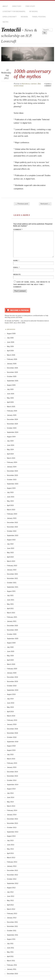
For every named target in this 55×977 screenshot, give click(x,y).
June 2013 (10, 845)
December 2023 (12, 471)
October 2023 (11, 479)
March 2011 (11, 960)
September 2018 (12, 741)
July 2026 (10, 338)
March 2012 (11, 909)
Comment (18, 229)
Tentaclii (11, 30)
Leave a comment (47, 85)
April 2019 (10, 711)
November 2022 (12, 527)
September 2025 (12, 381)
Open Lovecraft (10, 17)
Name (16, 260)
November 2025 (12, 372)
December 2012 (12, 870)
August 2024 (11, 436)
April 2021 (10, 608)
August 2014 (11, 789)
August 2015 (11, 750)
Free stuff (30, 6)
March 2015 (11, 759)
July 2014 (10, 793)
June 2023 (10, 497)
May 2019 (10, 707)
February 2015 (12, 763)
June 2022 (10, 548)
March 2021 (11, 613)
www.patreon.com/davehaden (33, 315)
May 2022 (10, 552)
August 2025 (11, 385)
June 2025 (10, 394)
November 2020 (12, 630)
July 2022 (10, 544)
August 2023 (11, 488)
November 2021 (12, 578)
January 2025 (11, 415)
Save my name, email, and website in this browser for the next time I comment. (31, 284)
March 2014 (11, 806)
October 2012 (11, 879)
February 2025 (12, 411)
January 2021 (11, 621)
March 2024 (11, 458)
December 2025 (12, 368)
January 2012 (11, 918)
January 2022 (11, 570)
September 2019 (12, 690)
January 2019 (11, 724)
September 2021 (12, 587)
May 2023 (10, 501)
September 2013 (12, 832)
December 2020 (12, 625)
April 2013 (10, 853)
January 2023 (11, 518)
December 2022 (12, 522)
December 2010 (12, 973)
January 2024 (11, 467)
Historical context (29, 84)
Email (16, 267)
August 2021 (11, 591)
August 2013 (11, 836)
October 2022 (11, 531)
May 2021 (10, 604)
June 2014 (10, 797)
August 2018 (11, 746)
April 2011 (10, 956)
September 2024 (12, 432)
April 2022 (10, 557)
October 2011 (11, 930)
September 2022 (12, 535)
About (5, 6)
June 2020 (10, 651)
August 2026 (11, 333)
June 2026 (10, 342)
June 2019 (10, 703)
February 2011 (12, 965)
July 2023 (10, 492)
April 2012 (10, 905)
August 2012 (11, 887)
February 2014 (12, 810)
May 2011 (10, 952)
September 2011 (12, 935)
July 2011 (10, 943)
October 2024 (11, 428)
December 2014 (12, 772)
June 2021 (10, 600)
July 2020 (10, 647)
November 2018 (12, 733)
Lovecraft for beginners (14, 11)
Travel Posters (39, 17)
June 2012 (10, 896)
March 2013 (11, 857)
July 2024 (10, 441)
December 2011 (12, 922)
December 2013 (12, 819)
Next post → (45, 204)
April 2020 (10, 660)
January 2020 (11, 673)
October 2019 (11, 686)
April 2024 (10, 454)
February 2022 (12, 565)
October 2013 (11, 827)
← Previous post (21, 204)
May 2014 (10, 802)
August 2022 (11, 540)
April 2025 (10, 402)
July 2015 (10, 754)
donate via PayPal (13, 321)
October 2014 (11, 780)
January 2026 (11, 363)
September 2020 (12, 638)
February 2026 (12, 359)
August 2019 (11, 694)
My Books (33, 11)
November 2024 (12, 424)
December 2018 (12, 729)
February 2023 (12, 514)
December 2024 (12, 419)
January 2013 (11, 866)
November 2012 (12, 875)
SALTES (5, 22)
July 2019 (10, 699)
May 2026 (10, 346)
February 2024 (12, 462)
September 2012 (12, 883)
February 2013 (12, 862)
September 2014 (12, 784)
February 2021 (12, 617)
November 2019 (12, 681)
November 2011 (12, 926)
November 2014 (12, 776)
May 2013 (10, 849)
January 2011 (11, 969)
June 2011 (10, 948)
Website (17, 274)
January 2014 (11, 814)
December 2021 (12, 574)
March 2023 (11, 509)
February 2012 (12, 913)
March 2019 (11, 716)
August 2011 (11, 939)
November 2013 (12, 823)
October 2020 (11, 634)
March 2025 (11, 406)
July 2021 (10, 595)
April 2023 (10, 505)
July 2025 (10, 389)
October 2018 (11, 737)
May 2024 (10, 449)
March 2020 (11, 664)
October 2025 (11, 376)
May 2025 (10, 398)
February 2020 (12, 668)
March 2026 (11, 355)
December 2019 (12, 677)
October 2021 (11, 582)
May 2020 (10, 655)
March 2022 (11, 561)
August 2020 (11, 643)
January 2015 (11, 767)
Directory (16, 6)
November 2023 (12, 475)
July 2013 (10, 840)
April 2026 (10, 350)
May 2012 (10, 900)
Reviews (24, 17)
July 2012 (10, 892)
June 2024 (10, 445)
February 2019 (12, 720)
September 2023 (12, 484)
